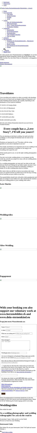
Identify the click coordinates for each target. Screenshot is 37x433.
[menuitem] (20, 2)
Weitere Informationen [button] (6, 64)
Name (3, 327)
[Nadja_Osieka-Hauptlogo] (16, 8)
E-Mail (3, 330)
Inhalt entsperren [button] (4, 62)
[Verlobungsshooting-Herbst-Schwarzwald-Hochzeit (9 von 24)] (18, 280)
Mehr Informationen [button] (6, 384)
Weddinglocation (6, 353)
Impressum (6, 2)
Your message (5, 340)
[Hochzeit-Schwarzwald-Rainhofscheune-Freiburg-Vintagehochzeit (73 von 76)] (18, 188)
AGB (4, 5)
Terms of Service (20, 390)
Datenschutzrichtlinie (7, 390)
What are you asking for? (8, 333)
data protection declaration (24, 372)
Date (3, 336)
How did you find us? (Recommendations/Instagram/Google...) (18, 361)
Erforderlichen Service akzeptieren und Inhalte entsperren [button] (17, 387)
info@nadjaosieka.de (7, 370)
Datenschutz (6, 3)
